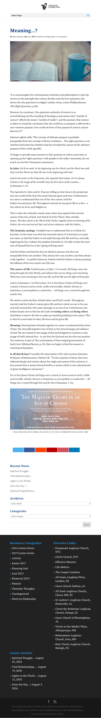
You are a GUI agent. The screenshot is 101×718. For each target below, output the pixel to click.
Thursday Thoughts (23, 588)
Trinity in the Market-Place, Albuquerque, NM (71, 628)
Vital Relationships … (21, 475)
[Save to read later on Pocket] (63, 450)
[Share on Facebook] (29, 450)
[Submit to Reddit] (40, 450)
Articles (16, 558)
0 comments (61, 36)
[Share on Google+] (51, 450)
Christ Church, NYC (66, 557)
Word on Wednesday (46, 36)
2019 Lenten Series (23, 553)
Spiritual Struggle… (20, 471)
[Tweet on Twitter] (18, 450)
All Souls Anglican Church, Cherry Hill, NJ (71, 593)
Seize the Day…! (18, 485)
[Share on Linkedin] (74, 450)
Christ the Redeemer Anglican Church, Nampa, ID (73, 610)
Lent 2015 (18, 573)
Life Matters (62, 567)
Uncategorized (20, 593)
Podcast (16, 583)
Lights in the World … (21, 480)
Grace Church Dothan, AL (70, 586)
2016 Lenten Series (23, 548)
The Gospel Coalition (67, 572)
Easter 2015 (19, 563)
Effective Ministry (65, 562)
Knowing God (20, 568)
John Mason (18, 36)
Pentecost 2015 (21, 578)
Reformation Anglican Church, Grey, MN (68, 637)
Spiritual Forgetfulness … (23, 490)
